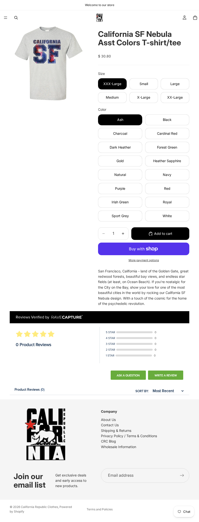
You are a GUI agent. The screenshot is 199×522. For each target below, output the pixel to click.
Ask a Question (128, 375)
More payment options (144, 260)
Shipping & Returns (116, 430)
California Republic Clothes (39, 507)
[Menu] (5, 17)
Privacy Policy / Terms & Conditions (129, 436)
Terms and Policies (100, 509)
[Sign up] (182, 475)
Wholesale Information (118, 446)
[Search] (16, 17)
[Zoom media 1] (48, 63)
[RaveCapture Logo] (65, 317)
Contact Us (110, 425)
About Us (108, 419)
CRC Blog (108, 441)
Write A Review (166, 375)
